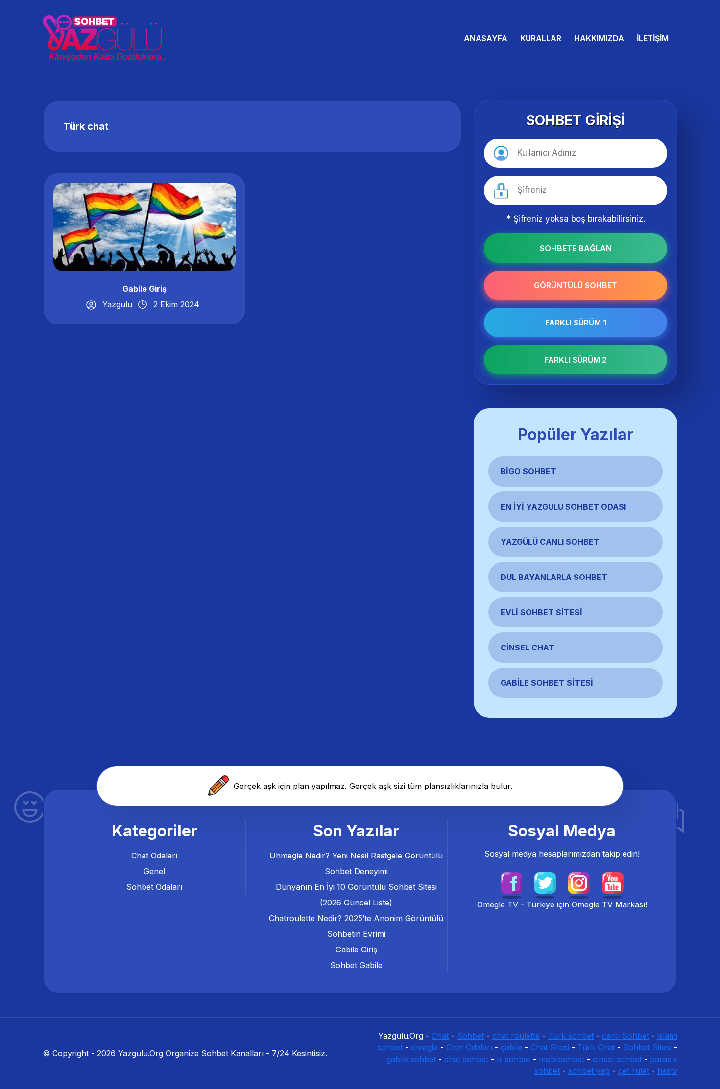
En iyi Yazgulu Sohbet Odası (563, 506)
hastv (667, 1071)
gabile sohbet (411, 1059)
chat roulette (516, 1036)
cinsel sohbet (617, 1059)
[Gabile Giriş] (144, 226)
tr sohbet (513, 1059)
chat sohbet (466, 1059)
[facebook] (511, 882)
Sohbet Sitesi (647, 1047)
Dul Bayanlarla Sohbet (554, 577)
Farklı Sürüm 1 (575, 322)
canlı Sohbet (625, 1036)
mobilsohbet (561, 1059)
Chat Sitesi (549, 1047)
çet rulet (633, 1071)
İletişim (653, 38)
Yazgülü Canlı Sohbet (550, 542)
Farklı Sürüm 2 (575, 360)
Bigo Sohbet (528, 471)
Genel (154, 871)
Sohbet (470, 1036)
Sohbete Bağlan (576, 248)
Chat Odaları (154, 855)
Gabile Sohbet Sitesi (547, 683)
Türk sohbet (571, 1036)
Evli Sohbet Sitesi (541, 612)
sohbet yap (589, 1071)
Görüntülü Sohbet (575, 285)
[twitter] (545, 882)
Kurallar (540, 38)
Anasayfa (485, 38)
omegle (424, 1047)
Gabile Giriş (144, 289)
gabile (511, 1047)
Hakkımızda (599, 38)
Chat (440, 1036)
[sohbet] (104, 38)
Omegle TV (497, 904)
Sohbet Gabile (356, 965)
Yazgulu (117, 304)
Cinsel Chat (527, 647)
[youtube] (612, 882)
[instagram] (579, 882)
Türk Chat (596, 1047)
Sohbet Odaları (154, 887)
